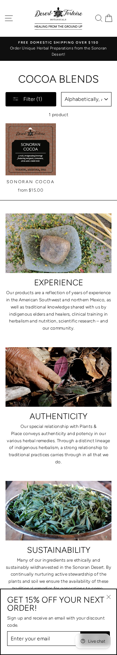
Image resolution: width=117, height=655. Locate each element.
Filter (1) (32, 99)
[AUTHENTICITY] (58, 377)
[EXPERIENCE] (58, 243)
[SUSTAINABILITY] (58, 510)
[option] (58, 49)
